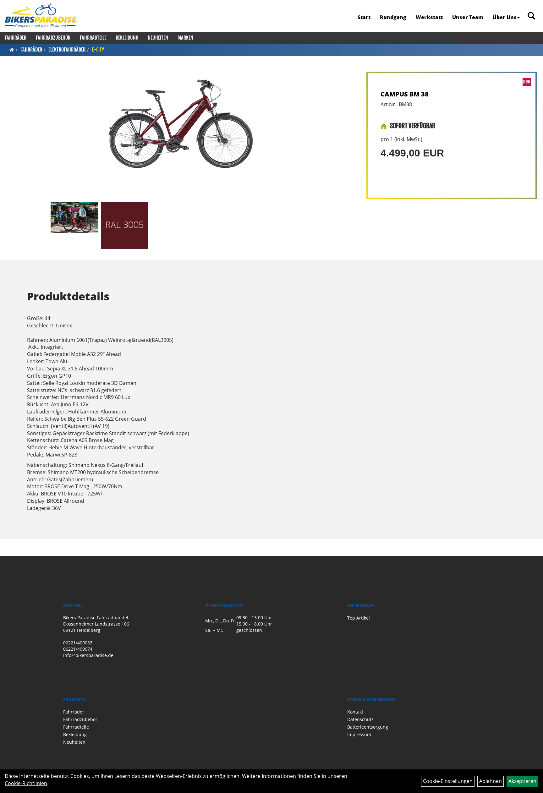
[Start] (11, 49)
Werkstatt (429, 17)
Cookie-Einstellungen (448, 781)
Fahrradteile (93, 38)
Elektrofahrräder (66, 49)
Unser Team (467, 17)
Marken (185, 38)
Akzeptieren (522, 781)
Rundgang (393, 17)
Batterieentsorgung (367, 727)
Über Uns (505, 17)
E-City (98, 49)
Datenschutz (360, 719)
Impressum (359, 734)
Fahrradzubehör (53, 38)
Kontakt (355, 712)
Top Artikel (358, 618)
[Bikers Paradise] (41, 15)
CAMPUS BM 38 (405, 94)
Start (364, 17)
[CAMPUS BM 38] (181, 123)
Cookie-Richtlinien (26, 783)
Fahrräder (15, 38)
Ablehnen (490, 781)
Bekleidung (127, 38)
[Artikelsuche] (531, 16)
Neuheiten (158, 38)
